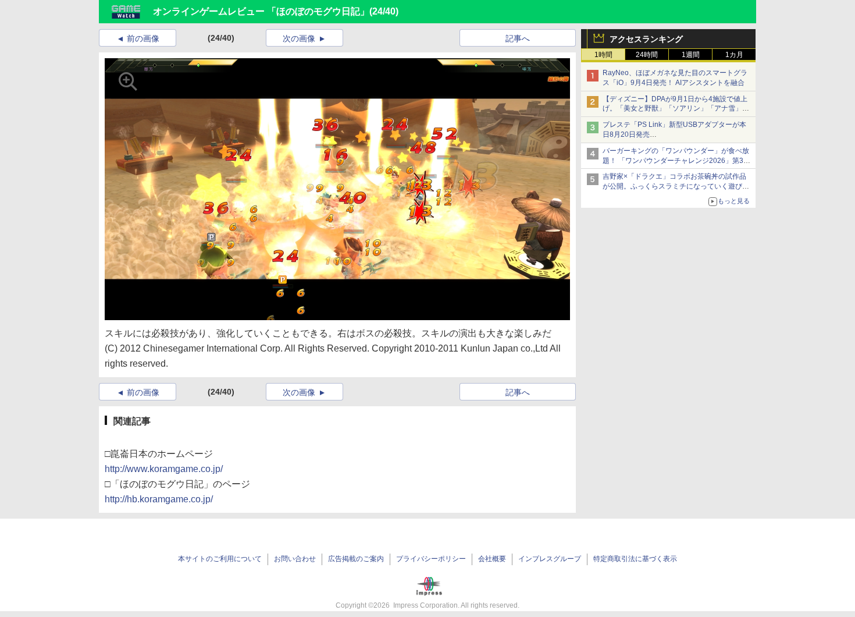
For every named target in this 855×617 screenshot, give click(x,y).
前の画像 (143, 38)
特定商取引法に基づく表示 (635, 559)
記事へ (517, 38)
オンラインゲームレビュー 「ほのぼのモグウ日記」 (261, 11)
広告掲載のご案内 (356, 559)
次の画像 (299, 38)
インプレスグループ (549, 559)
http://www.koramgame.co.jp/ (164, 469)
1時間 (603, 55)
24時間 (647, 55)
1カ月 (734, 55)
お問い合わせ (295, 559)
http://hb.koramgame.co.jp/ (159, 499)
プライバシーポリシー (431, 559)
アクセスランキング (646, 39)
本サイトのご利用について (220, 559)
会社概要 (492, 559)
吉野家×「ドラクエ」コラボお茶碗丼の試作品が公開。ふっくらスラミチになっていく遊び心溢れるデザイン (676, 186)
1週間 (691, 55)
